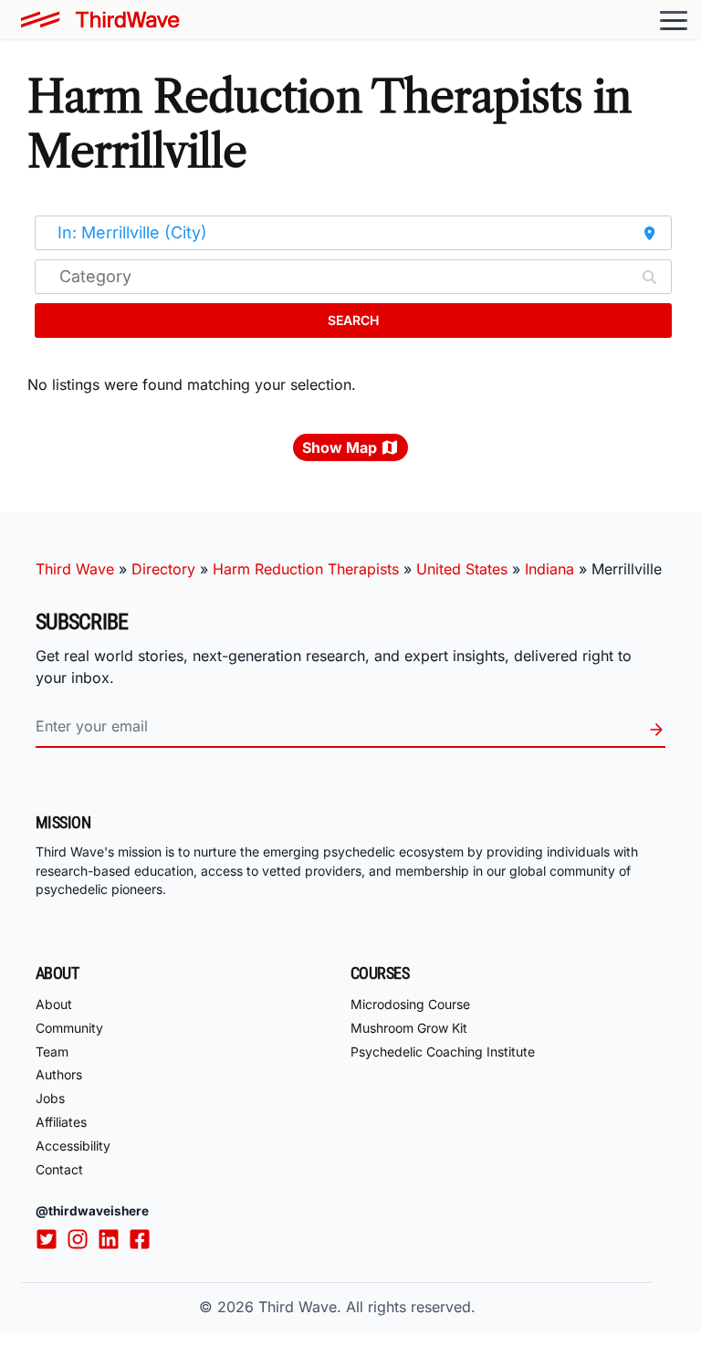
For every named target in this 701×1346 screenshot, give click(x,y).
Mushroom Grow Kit (408, 1028)
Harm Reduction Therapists (306, 569)
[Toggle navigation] (673, 20)
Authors (59, 1074)
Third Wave (75, 569)
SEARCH (353, 320)
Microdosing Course (410, 1004)
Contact (59, 1169)
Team (52, 1051)
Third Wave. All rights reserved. (367, 1307)
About (54, 1004)
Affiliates (61, 1122)
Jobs (50, 1098)
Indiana (549, 569)
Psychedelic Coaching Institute (442, 1051)
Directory (163, 569)
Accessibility (73, 1145)
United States (461, 569)
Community (69, 1028)
